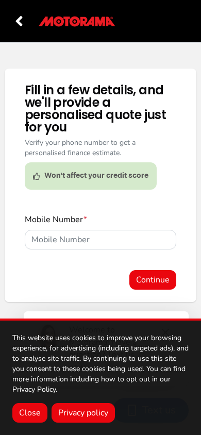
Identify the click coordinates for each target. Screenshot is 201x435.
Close (30, 413)
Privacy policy (83, 413)
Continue (153, 280)
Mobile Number (56, 219)
